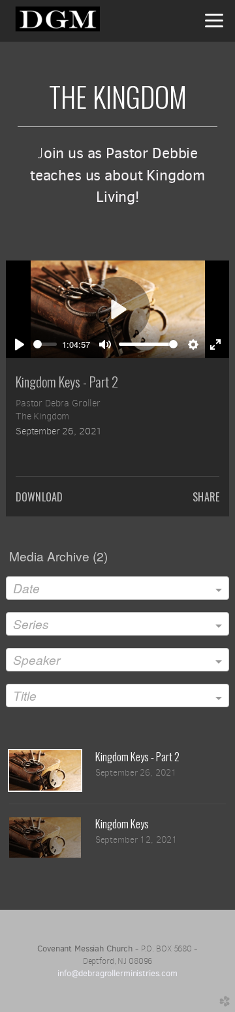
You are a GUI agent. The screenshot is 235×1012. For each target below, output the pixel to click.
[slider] (45, 344)
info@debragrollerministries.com (117, 973)
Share (206, 497)
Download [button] (39, 497)
